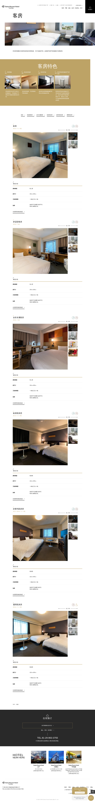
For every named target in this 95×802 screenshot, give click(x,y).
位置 (72, 8)
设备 (69, 8)
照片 (81, 8)
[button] (61, 130)
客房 (63, 8)
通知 (91, 787)
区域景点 (77, 8)
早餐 (66, 8)
